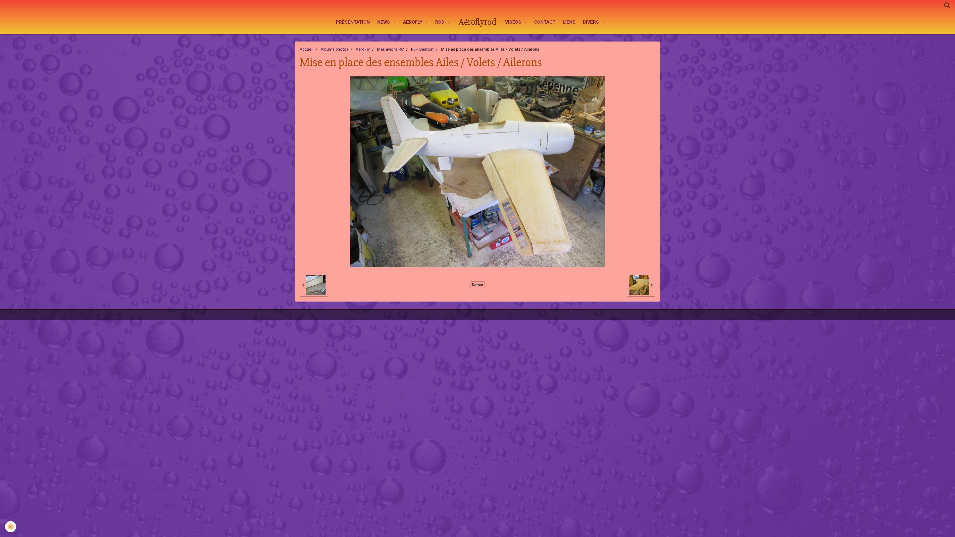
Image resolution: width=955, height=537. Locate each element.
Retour (477, 285)
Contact (544, 22)
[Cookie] (10, 526)
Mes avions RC (390, 49)
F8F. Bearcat (422, 49)
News (384, 22)
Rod (440, 22)
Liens (569, 22)
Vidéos (514, 22)
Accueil (306, 49)
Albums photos (334, 49)
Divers (591, 22)
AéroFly (413, 22)
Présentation (353, 22)
